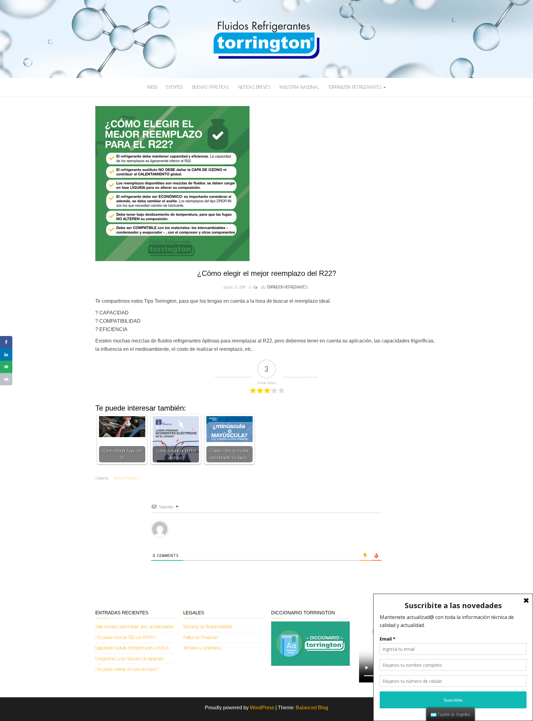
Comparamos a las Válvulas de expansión (129, 659)
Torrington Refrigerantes (355, 87)
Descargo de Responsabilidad (207, 626)
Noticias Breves (254, 87)
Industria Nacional (299, 87)
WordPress (262, 707)
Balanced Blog (312, 707)
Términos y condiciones (202, 648)
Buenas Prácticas (210, 87)
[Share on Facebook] (6, 342)
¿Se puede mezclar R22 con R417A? (125, 637)
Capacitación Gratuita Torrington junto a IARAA (132, 648)
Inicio (152, 87)
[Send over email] (6, 367)
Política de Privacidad (200, 637)
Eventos (174, 87)
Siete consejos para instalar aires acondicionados (134, 626)
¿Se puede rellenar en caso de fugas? (126, 669)
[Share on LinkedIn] (6, 354)
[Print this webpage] (6, 379)
